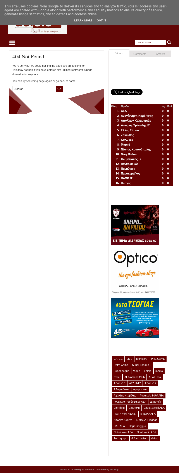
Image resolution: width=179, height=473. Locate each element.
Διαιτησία (155, 401)
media (159, 371)
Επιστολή (134, 407)
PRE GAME (158, 358)
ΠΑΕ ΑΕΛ (119, 426)
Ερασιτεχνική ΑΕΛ (154, 407)
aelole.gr (114, 469)
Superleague (121, 371)
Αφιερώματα (140, 389)
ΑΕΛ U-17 (135, 383)
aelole (147, 371)
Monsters (141, 358)
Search (169, 42)
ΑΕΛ (62, 469)
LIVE (129, 358)
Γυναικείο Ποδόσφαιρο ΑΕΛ (130, 401)
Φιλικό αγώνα (139, 438)
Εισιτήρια (119, 407)
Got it (102, 20)
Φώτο (154, 438)
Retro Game (121, 365)
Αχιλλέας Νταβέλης (125, 395)
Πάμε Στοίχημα (137, 426)
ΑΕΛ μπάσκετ (121, 389)
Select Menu (12, 43)
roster (117, 377)
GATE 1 (118, 358)
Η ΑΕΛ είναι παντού (125, 413)
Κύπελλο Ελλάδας (146, 420)
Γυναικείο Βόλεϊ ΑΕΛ (152, 395)
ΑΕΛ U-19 (150, 383)
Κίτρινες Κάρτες (123, 420)
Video (118, 53)
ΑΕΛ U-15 (119, 383)
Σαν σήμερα (120, 438)
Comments (139, 54)
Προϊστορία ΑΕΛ (146, 432)
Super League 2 (141, 365)
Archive (160, 54)
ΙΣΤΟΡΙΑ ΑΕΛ (148, 413)
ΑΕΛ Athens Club (134, 377)
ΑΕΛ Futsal (155, 377)
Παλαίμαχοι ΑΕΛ (123, 432)
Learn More (83, 20)
